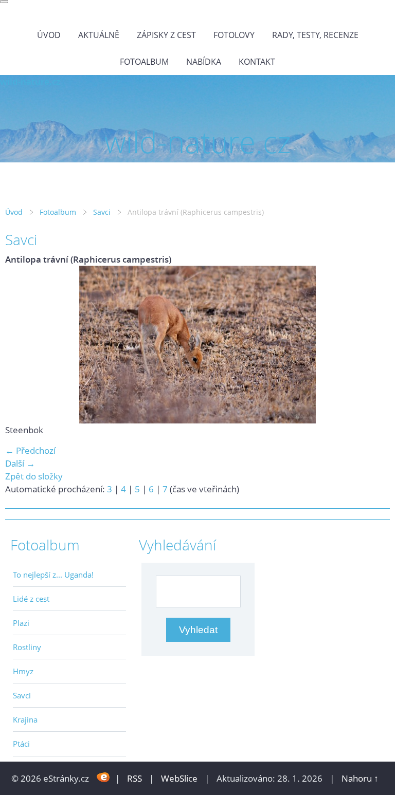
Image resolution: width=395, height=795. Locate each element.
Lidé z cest (31, 599)
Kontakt (257, 61)
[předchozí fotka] (21, 344)
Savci (102, 212)
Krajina (25, 719)
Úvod (49, 35)
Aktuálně (98, 35)
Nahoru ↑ (360, 778)
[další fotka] (373, 344)
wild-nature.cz (30, 81)
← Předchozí (30, 450)
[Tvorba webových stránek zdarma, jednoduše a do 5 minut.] (103, 777)
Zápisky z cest (166, 35)
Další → (20, 463)
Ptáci (21, 743)
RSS (134, 778)
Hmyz (23, 671)
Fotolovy (234, 35)
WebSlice (179, 778)
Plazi (21, 623)
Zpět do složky (34, 476)
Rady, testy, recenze (315, 35)
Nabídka (203, 61)
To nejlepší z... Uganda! (53, 574)
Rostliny (27, 647)
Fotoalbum (144, 61)
